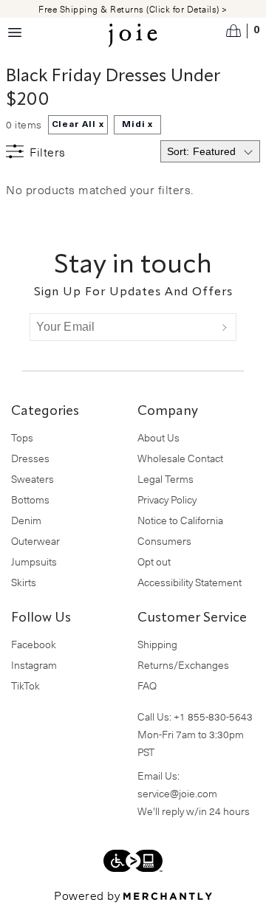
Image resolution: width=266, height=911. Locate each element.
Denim (26, 520)
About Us (158, 437)
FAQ (147, 685)
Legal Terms (165, 479)
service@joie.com (177, 793)
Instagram (34, 665)
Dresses (30, 458)
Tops (22, 437)
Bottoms (30, 499)
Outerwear (35, 541)
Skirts (23, 582)
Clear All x (78, 124)
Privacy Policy (167, 499)
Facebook (33, 644)
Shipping (157, 644)
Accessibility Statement (189, 582)
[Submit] (225, 327)
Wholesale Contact (180, 458)
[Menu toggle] (15, 32)
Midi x (138, 124)
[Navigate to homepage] (133, 35)
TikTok (25, 685)
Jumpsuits (34, 561)
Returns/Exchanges (183, 665)
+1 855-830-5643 (213, 716)
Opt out (154, 561)
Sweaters (32, 479)
